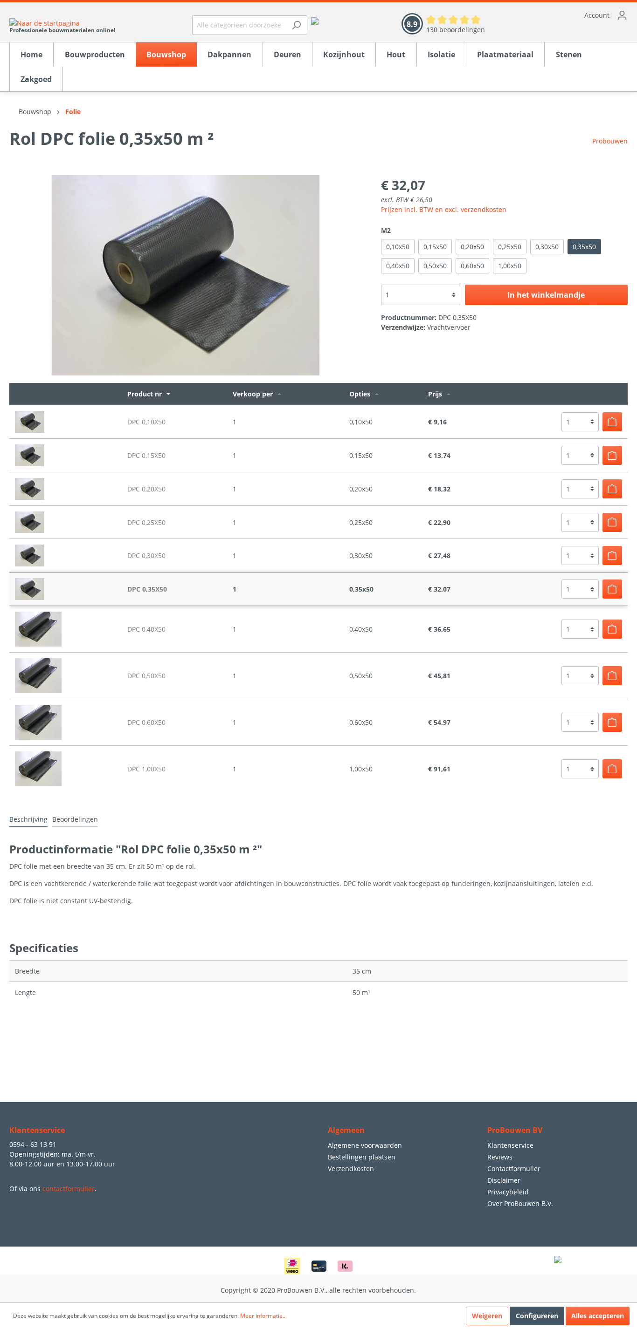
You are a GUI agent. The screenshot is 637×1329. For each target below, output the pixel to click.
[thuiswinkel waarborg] (314, 20)
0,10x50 (397, 246)
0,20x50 (472, 246)
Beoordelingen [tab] (75, 819)
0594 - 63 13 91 (32, 1144)
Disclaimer (503, 1180)
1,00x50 (509, 265)
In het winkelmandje (546, 295)
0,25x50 (509, 246)
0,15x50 (435, 246)
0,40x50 (397, 265)
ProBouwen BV (514, 1130)
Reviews (499, 1156)
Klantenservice (510, 1145)
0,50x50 (435, 265)
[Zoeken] (296, 24)
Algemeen (346, 1130)
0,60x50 (472, 265)
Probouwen (610, 140)
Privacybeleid (508, 1191)
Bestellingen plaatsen (361, 1156)
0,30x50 (547, 246)
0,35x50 (584, 246)
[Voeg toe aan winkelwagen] (612, 421)
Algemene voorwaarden (365, 1145)
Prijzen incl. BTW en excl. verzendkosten (443, 209)
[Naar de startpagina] (62, 22)
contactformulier (68, 1188)
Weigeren (487, 1315)
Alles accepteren (597, 1315)
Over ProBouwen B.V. (520, 1203)
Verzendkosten (351, 1168)
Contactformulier (513, 1168)
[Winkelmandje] (566, 30)
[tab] (28, 819)
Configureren (537, 1315)
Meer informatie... (263, 1316)
